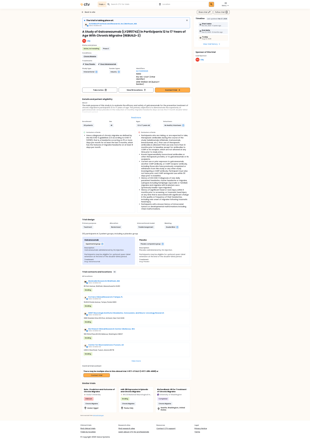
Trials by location (88, 432)
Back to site (90, 12)
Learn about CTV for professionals (133, 432)
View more (136, 361)
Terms (197, 432)
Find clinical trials (87, 428)
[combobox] (133, 4)
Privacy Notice (200, 428)
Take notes (98, 90)
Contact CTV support (165, 428)
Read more (136, 117)
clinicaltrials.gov (98, 415)
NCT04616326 (142, 71)
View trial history (210, 44)
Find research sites (126, 428)
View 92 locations (135, 90)
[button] (90, 56)
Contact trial (171, 90)
